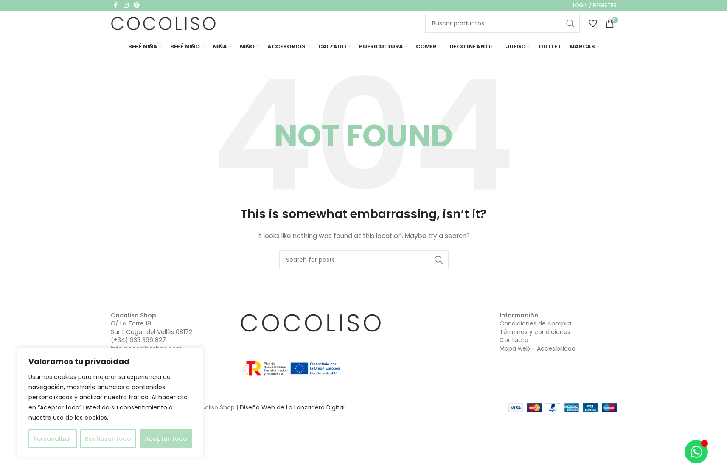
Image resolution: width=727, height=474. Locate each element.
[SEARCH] (570, 23)
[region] (110, 402)
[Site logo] (164, 23)
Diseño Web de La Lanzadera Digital (292, 407)
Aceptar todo (166, 439)
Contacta (514, 340)
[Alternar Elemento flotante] (696, 451)
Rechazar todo (108, 439)
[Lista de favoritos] (592, 23)
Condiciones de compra (535, 323)
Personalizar (53, 439)
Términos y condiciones (535, 332)
